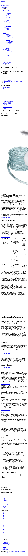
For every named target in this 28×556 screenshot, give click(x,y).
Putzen (7, 15)
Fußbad (4, 108)
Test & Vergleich (6, 49)
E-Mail (2, 476)
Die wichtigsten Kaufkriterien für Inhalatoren (12, 81)
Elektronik (8, 52)
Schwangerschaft (9, 37)
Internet (4, 501)
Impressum (17, 551)
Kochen (4, 27)
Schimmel (8, 16)
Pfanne (4, 547)
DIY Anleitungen (9, 41)
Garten (4, 45)
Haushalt (7, 14)
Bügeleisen (5, 542)
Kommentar (3, 477)
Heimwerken (8, 43)
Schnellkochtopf (6, 548)
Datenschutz (22, 551)
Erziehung (8, 34)
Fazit (4, 82)
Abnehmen (8, 22)
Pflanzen (7, 48)
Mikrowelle (5, 545)
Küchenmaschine (6, 543)
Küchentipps (8, 30)
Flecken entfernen (9, 12)
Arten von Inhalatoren (7, 80)
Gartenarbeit (8, 47)
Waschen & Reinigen (10, 19)
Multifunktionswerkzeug (8, 101)
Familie (4, 33)
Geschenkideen (9, 42)
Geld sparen (8, 13)
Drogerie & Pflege (9, 51)
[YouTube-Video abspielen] (14, 307)
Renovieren (8, 44)
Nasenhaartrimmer (7, 102)
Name (2, 474)
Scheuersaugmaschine (7, 103)
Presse (12, 551)
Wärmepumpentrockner (8, 105)
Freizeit (7, 54)
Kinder (7, 56)
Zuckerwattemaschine (7, 107)
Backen (7, 28)
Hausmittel (8, 24)
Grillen (7, 29)
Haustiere (8, 36)
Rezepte (7, 31)
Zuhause (5, 38)
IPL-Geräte (5, 100)
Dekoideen (8, 40)
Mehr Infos (3, 1)
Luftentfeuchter (6, 544)
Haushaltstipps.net (7, 62)
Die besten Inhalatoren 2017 (9, 79)
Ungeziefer (8, 17)
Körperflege (8, 26)
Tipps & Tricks (6, 10)
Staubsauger (5, 549)
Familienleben (9, 35)
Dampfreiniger (6, 88)
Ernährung (8, 23)
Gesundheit (5, 21)
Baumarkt (8, 50)
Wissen (7, 20)
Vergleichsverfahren (11, 552)
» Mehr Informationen (5, 217)
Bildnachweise (4, 552)
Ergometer (5, 104)
